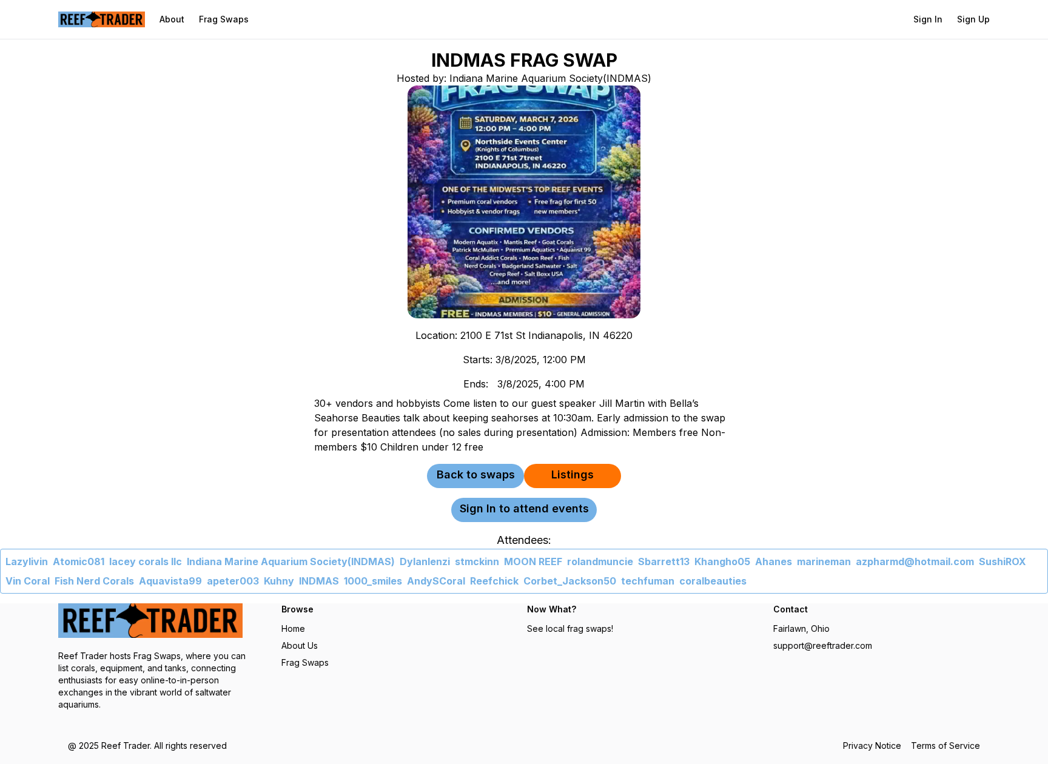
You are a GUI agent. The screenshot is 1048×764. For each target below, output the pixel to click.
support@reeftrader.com (822, 645)
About (172, 19)
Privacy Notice (872, 745)
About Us (299, 645)
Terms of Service (945, 745)
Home (293, 628)
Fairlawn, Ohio (801, 628)
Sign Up (973, 19)
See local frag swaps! (570, 628)
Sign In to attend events (524, 508)
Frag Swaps (224, 19)
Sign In (927, 19)
